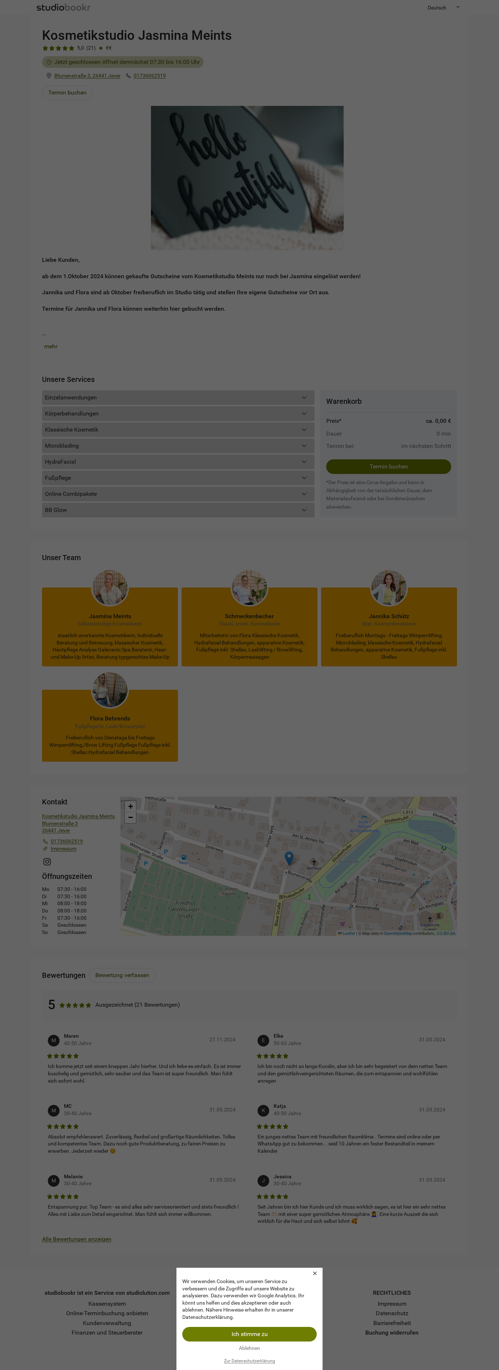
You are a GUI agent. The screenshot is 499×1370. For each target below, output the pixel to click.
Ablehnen (249, 1348)
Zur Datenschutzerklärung (249, 1360)
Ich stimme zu (250, 1334)
